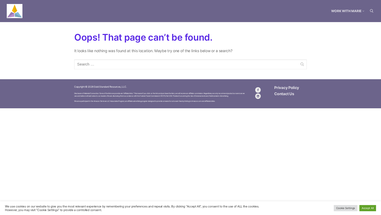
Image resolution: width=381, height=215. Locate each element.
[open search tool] (371, 11)
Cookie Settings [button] (345, 208)
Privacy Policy (286, 87)
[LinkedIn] (258, 96)
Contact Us (284, 94)
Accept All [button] (368, 208)
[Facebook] (258, 90)
